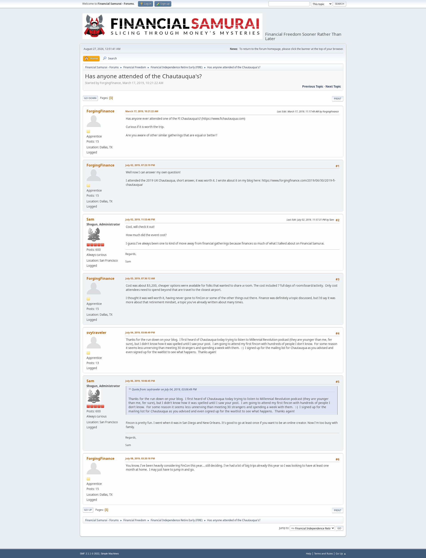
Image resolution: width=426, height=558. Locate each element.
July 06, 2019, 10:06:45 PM (140, 380)
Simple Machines (110, 553)
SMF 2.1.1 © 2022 (89, 553)
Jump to (283, 528)
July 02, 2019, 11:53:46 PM (140, 219)
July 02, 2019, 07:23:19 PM (140, 165)
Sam (90, 219)
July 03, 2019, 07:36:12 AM (140, 278)
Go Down (90, 98)
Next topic (333, 86)
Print (337, 98)
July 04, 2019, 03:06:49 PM (140, 332)
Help (308, 553)
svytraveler (96, 332)
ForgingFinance (100, 111)
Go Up (88, 509)
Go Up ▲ (341, 553)
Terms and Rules (323, 553)
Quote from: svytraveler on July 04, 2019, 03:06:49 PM (164, 389)
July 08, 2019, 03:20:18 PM (140, 458)
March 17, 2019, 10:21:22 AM (141, 111)
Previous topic (312, 86)
